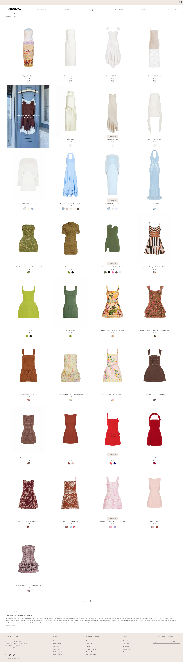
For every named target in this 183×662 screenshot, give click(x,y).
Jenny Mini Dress (154, 139)
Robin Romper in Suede (28, 394)
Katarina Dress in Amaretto (28, 521)
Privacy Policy (91, 649)
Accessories (57, 654)
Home (8, 14)
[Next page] (104, 601)
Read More (10, 626)
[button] (175, 8)
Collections (119, 9)
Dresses (68, 9)
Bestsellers (57, 643)
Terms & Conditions (93, 652)
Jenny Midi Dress (154, 76)
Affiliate (126, 646)
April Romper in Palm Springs (112, 330)
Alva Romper (112, 458)
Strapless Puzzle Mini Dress (112, 267)
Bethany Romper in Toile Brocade (112, 521)
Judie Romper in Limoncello (112, 394)
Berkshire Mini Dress (28, 203)
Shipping (126, 641)
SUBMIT (173, 641)
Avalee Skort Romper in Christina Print (28, 267)
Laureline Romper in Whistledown (70, 394)
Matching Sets (58, 652)
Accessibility (91, 654)
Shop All (92, 9)
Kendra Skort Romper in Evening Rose (154, 330)
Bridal (144, 9)
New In (56, 641)
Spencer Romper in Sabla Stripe (154, 267)
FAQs (88, 646)
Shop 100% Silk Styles (15, 2)
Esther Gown (154, 203)
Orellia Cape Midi (70, 76)
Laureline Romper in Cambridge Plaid (28, 585)
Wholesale (127, 649)
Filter (8, 16)
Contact (89, 643)
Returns (126, 643)
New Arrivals (41, 9)
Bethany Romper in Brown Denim (154, 394)
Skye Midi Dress (28, 76)
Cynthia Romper (154, 458)
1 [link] (79, 601)
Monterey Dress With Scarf (70, 203)
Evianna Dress (70, 267)
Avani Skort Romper (70, 521)
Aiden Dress (70, 330)
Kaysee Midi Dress (112, 139)
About (88, 641)
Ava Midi (70, 139)
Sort (15, 16)
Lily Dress (28, 330)
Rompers (56, 649)
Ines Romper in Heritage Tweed (28, 458)
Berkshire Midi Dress (112, 203)
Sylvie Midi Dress (112, 76)
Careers (126, 652)
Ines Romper (70, 458)
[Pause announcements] (180, 2)
